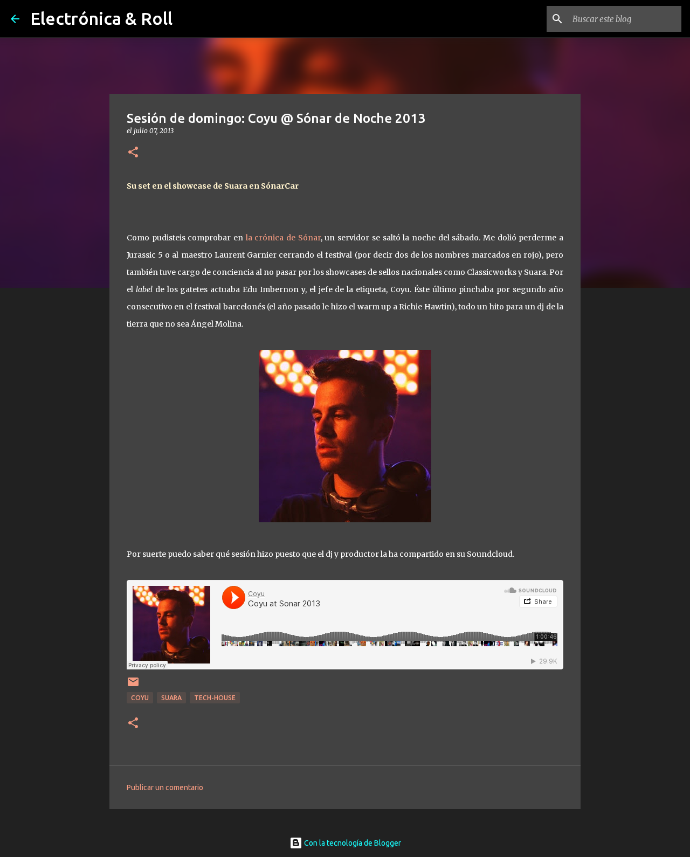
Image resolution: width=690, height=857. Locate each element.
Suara (171, 697)
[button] (133, 153)
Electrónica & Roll (101, 18)
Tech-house (215, 697)
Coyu (140, 697)
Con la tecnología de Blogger (351, 843)
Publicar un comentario (165, 787)
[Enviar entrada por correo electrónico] (133, 685)
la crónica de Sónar (283, 238)
